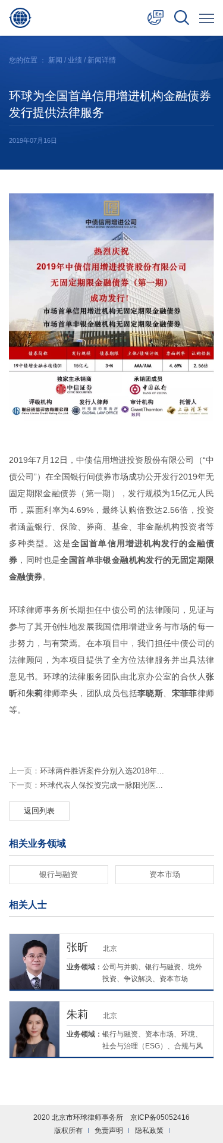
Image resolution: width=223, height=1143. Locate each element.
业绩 (75, 60)
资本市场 (164, 874)
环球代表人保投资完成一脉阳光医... (86, 785)
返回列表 (39, 810)
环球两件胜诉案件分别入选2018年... (86, 770)
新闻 (55, 60)
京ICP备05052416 (160, 1117)
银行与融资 (58, 874)
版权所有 (68, 1130)
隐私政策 (149, 1130)
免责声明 (109, 1130)
